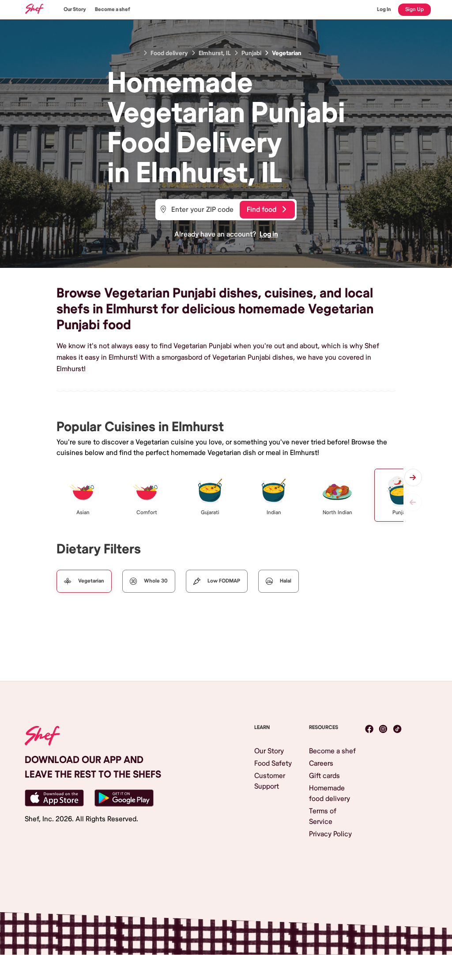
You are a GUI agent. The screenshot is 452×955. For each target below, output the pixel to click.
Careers (321, 763)
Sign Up (414, 9)
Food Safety (273, 763)
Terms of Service (322, 816)
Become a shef (112, 9)
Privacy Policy (330, 834)
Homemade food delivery (329, 793)
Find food (261, 209)
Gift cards (324, 775)
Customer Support (269, 781)
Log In (384, 9)
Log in (269, 234)
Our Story (75, 9)
